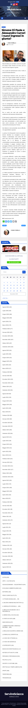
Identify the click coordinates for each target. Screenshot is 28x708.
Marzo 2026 (5, 325)
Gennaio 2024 (5, 419)
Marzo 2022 (5, 498)
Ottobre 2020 (5, 559)
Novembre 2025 (6, 339)
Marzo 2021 (5, 541)
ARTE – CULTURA (7, 581)
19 (7, 288)
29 (17, 290)
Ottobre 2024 (5, 386)
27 (10, 290)
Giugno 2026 (5, 314)
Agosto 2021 (5, 523)
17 (23, 285)
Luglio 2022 (5, 484)
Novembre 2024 (6, 382)
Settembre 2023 (6, 433)
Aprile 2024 (5, 408)
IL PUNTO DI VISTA (7, 618)
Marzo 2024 (5, 411)
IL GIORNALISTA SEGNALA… (10, 606)
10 (23, 282)
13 (10, 285)
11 (4, 285)
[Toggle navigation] (25, 18)
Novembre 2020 (6, 556)
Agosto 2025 (5, 350)
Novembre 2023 (6, 426)
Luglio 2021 (5, 527)
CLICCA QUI (15, 262)
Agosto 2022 (5, 480)
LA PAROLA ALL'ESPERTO (9, 634)
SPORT (4, 670)
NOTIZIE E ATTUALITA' (8, 652)
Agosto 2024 (5, 393)
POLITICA (4, 659)
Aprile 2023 (5, 451)
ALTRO (4, 577)
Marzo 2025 (5, 368)
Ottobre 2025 (5, 343)
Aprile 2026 (5, 321)
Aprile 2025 (5, 364)
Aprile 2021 (5, 538)
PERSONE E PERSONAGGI (9, 656)
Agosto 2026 (5, 307)
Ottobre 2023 (5, 429)
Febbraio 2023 (6, 458)
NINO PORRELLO (12, 43)
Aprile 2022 (5, 494)
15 (17, 285)
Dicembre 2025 (6, 336)
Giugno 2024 (5, 401)
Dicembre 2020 (6, 552)
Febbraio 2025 (6, 372)
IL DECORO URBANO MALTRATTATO (12, 602)
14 (14, 285)
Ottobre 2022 (5, 473)
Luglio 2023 (5, 440)
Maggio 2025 (5, 361)
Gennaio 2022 (5, 505)
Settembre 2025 (6, 346)
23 (20, 288)
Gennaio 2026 (5, 332)
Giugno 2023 (5, 444)
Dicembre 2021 (6, 509)
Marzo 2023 (5, 455)
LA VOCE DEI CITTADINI (8, 638)
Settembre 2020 (6, 563)
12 (7, 285)
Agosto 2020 (5, 567)
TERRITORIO (5, 674)
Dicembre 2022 (6, 466)
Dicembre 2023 (6, 422)
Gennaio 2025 (5, 375)
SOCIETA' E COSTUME (8, 663)
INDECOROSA (6, 622)
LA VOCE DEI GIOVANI (8, 641)
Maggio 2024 (5, 404)
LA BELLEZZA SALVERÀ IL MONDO (11, 630)
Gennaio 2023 (5, 462)
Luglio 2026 (5, 310)
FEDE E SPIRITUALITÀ (8, 595)
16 (20, 285)
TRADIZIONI (5, 677)
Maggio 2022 (5, 491)
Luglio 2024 (5, 397)
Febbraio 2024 (6, 415)
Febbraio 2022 (6, 502)
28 (14, 290)
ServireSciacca (14, 9)
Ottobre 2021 (5, 516)
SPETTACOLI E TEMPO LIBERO (10, 667)
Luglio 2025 (5, 354)
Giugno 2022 (5, 487)
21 (14, 288)
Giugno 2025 (5, 357)
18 (4, 288)
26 (7, 290)
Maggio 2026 (5, 317)
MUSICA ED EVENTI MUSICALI (10, 649)
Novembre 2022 (6, 469)
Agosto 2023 (5, 437)
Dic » (7, 298)
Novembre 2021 (6, 512)
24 (23, 288)
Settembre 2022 (6, 476)
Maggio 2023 (5, 447)
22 (17, 288)
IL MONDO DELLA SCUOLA (9, 615)
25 (4, 290)
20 (10, 288)
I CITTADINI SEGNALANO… (9, 599)
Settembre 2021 (6, 520)
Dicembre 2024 (6, 379)
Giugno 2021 (5, 530)
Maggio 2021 (5, 534)
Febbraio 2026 (6, 328)
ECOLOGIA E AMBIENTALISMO (10, 588)
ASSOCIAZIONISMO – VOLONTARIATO (12, 584)
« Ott (3, 298)
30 (20, 290)
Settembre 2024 (6, 390)
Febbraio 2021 (6, 545)
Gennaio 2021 (5, 549)
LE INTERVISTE (6, 645)
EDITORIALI (5, 591)
